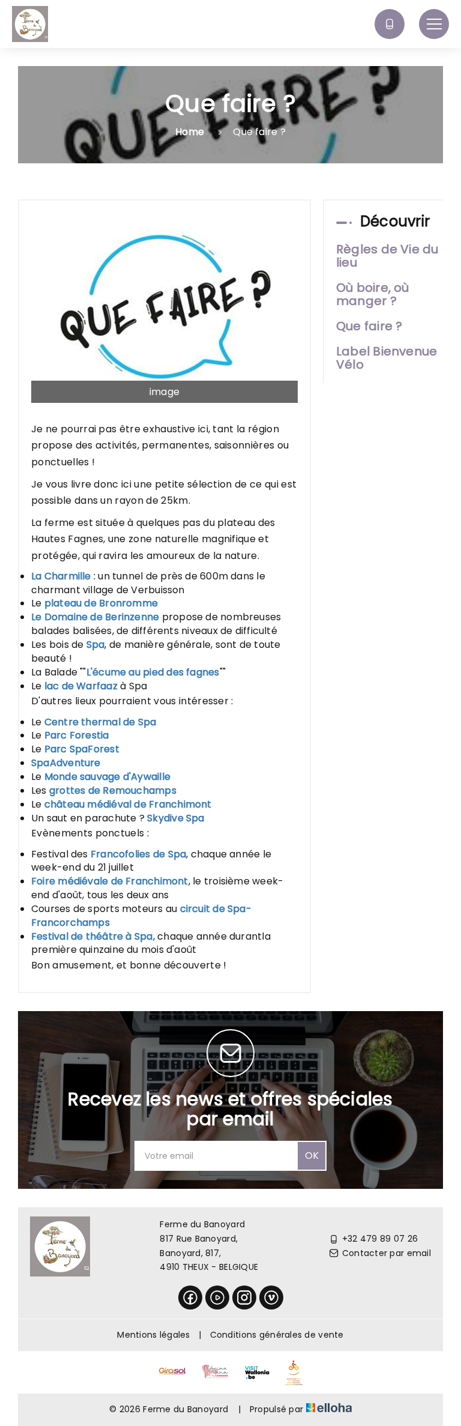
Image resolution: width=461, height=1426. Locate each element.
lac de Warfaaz (81, 686)
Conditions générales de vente (277, 1335)
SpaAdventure (66, 763)
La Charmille (61, 576)
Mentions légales (153, 1335)
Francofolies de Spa (138, 854)
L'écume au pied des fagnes (153, 672)
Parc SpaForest (81, 749)
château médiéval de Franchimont (128, 804)
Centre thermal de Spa (100, 722)
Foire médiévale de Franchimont (109, 881)
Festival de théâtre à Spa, (93, 936)
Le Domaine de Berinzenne (95, 617)
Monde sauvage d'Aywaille (107, 777)
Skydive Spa (175, 818)
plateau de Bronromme (101, 603)
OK (312, 1155)
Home (189, 132)
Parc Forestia (76, 735)
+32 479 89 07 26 (380, 1239)
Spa (95, 644)
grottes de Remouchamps (112, 790)
